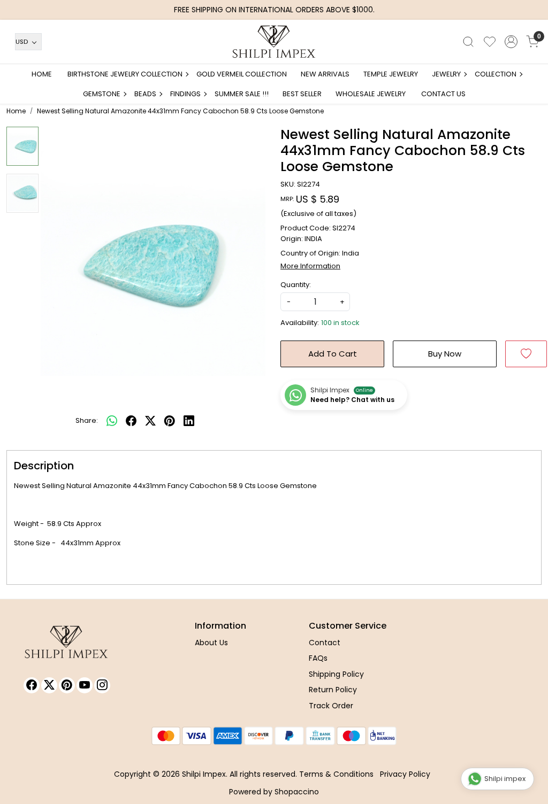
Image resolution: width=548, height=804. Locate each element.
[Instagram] (102, 685)
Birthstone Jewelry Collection (124, 74)
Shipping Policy (336, 674)
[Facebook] (32, 685)
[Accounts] (511, 41)
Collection (495, 74)
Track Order (331, 705)
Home (42, 74)
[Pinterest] (67, 685)
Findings (185, 94)
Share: (86, 420)
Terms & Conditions (336, 774)
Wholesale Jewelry (371, 94)
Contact (324, 642)
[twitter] (150, 420)
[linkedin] (189, 420)
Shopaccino (297, 791)
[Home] (274, 41)
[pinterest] (169, 420)
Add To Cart (332, 353)
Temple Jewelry (390, 74)
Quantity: (295, 285)
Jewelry (446, 74)
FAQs (318, 658)
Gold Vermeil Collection (241, 74)
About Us (211, 642)
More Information (310, 266)
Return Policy (333, 689)
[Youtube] (85, 685)
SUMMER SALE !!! (242, 94)
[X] (49, 685)
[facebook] (131, 420)
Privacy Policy (405, 774)
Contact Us (443, 94)
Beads (145, 94)
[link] (468, 41)
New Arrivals (325, 74)
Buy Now (444, 353)
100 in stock (340, 323)
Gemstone (101, 94)
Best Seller (302, 94)
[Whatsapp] (111, 420)
